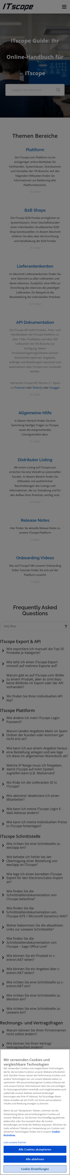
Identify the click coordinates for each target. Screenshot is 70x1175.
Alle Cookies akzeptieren (35, 1149)
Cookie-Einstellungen (35, 1169)
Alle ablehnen (35, 1159)
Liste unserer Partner (15, 1142)
